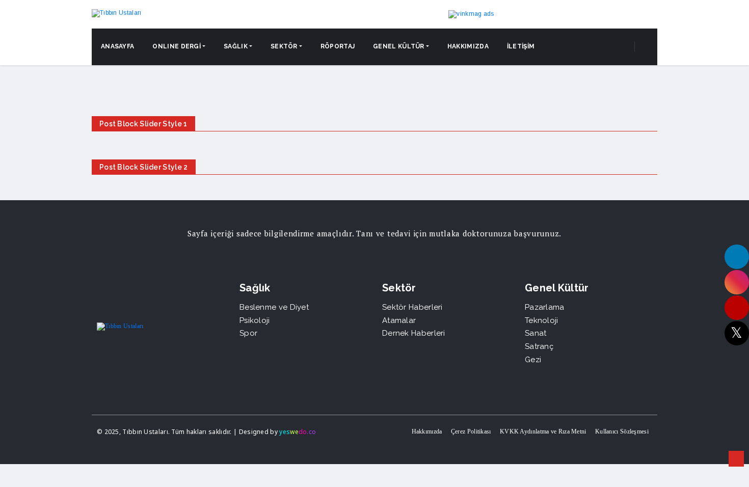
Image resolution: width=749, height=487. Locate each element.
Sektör (284, 46)
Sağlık (236, 46)
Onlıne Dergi (176, 46)
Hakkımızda (427, 431)
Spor (248, 333)
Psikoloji (254, 320)
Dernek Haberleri (413, 333)
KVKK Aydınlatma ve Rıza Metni (543, 431)
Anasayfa (117, 46)
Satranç (539, 346)
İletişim (520, 46)
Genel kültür (398, 46)
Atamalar (399, 320)
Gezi (533, 359)
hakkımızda (468, 46)
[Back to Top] (736, 459)
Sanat (536, 333)
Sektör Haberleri (412, 307)
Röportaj (337, 46)
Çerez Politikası (471, 431)
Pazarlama (545, 307)
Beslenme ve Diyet (274, 307)
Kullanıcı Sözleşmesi (622, 431)
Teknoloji (541, 320)
